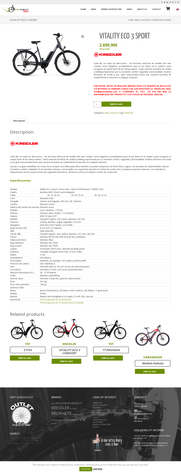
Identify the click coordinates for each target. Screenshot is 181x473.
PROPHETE (61, 413)
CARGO (96, 417)
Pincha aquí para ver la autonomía (55, 299)
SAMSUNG (76, 414)
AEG (58, 403)
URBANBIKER (71, 420)
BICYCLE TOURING (100, 405)
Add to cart (116, 104)
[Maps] (172, 2)
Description (19, 120)
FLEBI (63, 403)
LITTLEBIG (73, 409)
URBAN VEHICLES (99, 420)
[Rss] (178, 2)
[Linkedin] (167, 2)
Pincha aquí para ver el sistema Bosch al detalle (62, 302)
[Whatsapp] (175, 2)
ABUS (53, 404)
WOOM (54, 424)
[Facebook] (161, 2)
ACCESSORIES (98, 422)
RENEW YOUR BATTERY (102, 424)
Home (130, 20)
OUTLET (96, 427)
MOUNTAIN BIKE (99, 412)
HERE (145, 438)
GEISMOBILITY (74, 403)
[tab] (19, 120)
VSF (82, 419)
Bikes (137, 20)
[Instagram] (170, 2)
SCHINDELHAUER (57, 420)
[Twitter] (164, 2)
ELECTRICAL (97, 410)
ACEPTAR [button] (85, 469)
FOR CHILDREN (98, 415)
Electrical (146, 20)
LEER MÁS (98, 468)
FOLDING (96, 407)
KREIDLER (128, 112)
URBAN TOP (97, 403)
